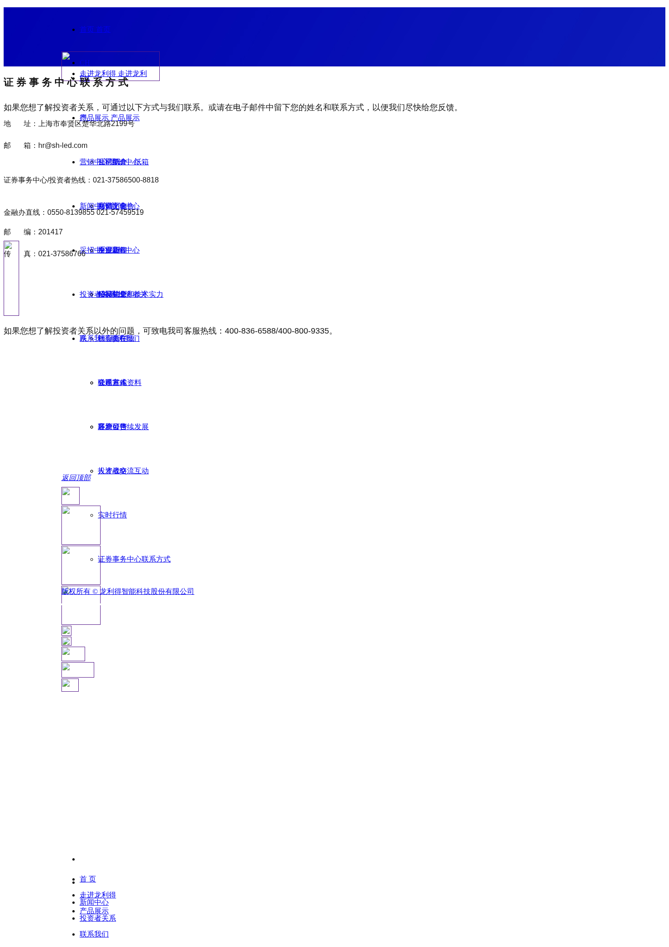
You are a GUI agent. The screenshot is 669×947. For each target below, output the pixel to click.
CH (85, 62)
